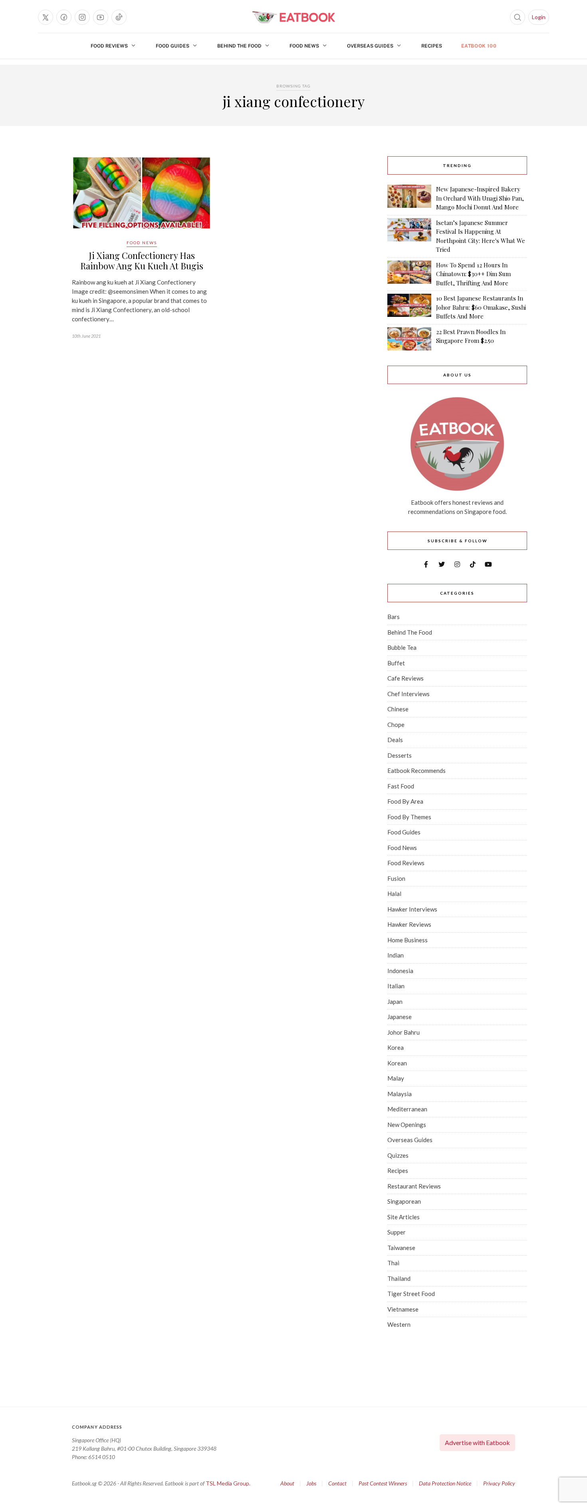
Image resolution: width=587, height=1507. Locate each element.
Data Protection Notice (445, 1483)
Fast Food (400, 786)
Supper (396, 1232)
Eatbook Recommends (416, 770)
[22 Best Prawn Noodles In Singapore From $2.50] (409, 338)
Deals (395, 739)
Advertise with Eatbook (477, 1442)
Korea (395, 1047)
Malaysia (399, 1093)
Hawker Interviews (412, 909)
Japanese (399, 1016)
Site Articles (403, 1216)
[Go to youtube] (100, 17)
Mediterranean (407, 1109)
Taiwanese (401, 1247)
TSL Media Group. (228, 1483)
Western (399, 1324)
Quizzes (398, 1155)
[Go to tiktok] (119, 17)
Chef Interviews (408, 693)
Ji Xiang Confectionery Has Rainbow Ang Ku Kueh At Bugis (141, 260)
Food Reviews (109, 46)
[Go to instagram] (82, 17)
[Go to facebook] (63, 17)
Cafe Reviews (405, 678)
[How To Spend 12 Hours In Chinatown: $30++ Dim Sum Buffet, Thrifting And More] (409, 274)
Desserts (399, 755)
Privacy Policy (499, 1483)
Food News (304, 46)
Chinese (398, 709)
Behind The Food (239, 46)
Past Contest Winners (383, 1483)
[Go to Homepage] (293, 17)
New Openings (406, 1124)
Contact (337, 1483)
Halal (394, 893)
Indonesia (400, 970)
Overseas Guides (370, 46)
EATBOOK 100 (479, 46)
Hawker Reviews (409, 924)
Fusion (396, 878)
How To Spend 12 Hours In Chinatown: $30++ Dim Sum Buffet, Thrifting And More (473, 274)
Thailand (399, 1278)
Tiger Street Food (411, 1293)
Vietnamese (402, 1309)
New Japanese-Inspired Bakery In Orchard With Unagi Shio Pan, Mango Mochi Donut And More (480, 198)
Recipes (431, 46)
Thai (393, 1262)
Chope (396, 724)
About (287, 1483)
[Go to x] (45, 17)
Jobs (311, 1483)
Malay (395, 1078)
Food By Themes (409, 816)
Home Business (407, 940)
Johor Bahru (403, 1032)
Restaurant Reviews (414, 1186)
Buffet (396, 663)
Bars (393, 616)
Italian (396, 985)
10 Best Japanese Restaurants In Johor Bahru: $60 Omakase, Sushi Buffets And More (481, 307)
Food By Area (405, 801)
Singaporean (404, 1201)
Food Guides (172, 46)
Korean (397, 1063)
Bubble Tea (401, 647)
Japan (395, 1001)
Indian (395, 955)
